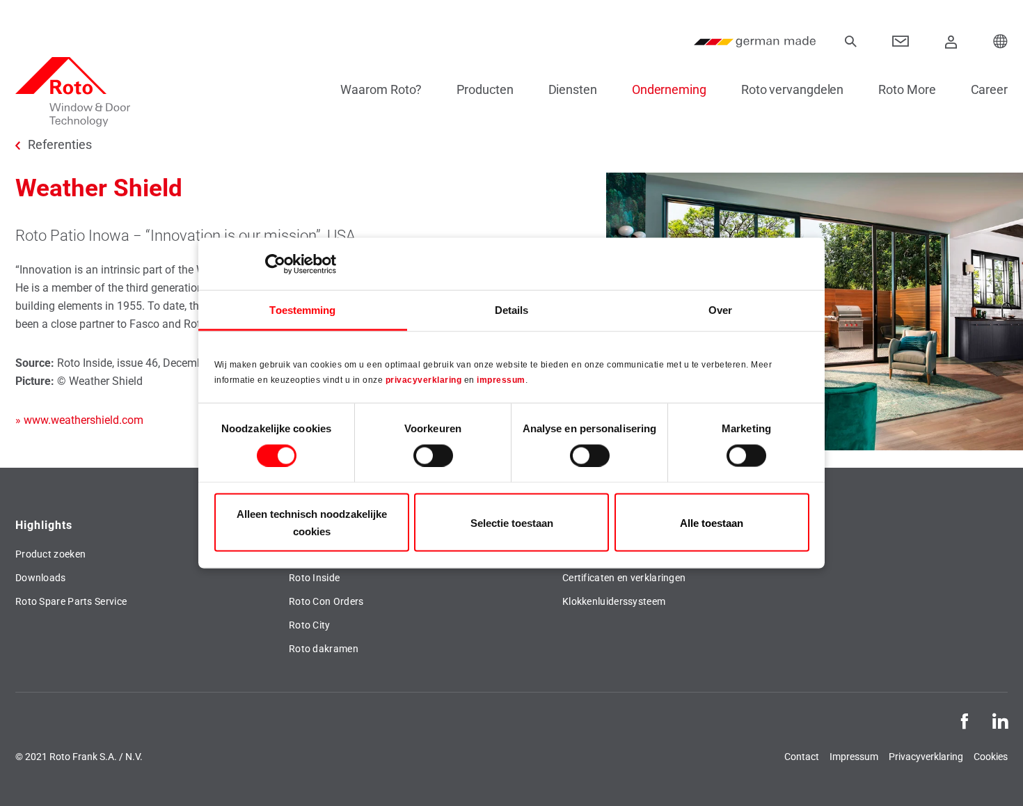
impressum (501, 379)
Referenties (60, 145)
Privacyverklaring (926, 756)
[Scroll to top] (993, 776)
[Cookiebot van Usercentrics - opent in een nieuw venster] (275, 263)
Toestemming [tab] (302, 310)
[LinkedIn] (1000, 719)
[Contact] (901, 42)
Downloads (40, 577)
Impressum (854, 756)
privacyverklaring (424, 379)
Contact (801, 756)
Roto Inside (314, 577)
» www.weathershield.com (79, 420)
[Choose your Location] (1000, 42)
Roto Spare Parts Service (71, 601)
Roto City (310, 625)
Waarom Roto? (381, 89)
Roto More (906, 89)
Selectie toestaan (511, 522)
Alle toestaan (711, 522)
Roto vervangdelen (792, 89)
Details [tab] (512, 310)
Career (989, 89)
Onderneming (669, 89)
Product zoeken (50, 554)
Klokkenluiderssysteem (613, 601)
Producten (485, 89)
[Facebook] (964, 719)
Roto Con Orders (326, 601)
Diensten (572, 89)
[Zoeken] (850, 42)
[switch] (433, 455)
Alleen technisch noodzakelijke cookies (312, 522)
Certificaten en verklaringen (623, 577)
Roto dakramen (323, 648)
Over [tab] (720, 310)
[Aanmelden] (951, 42)
